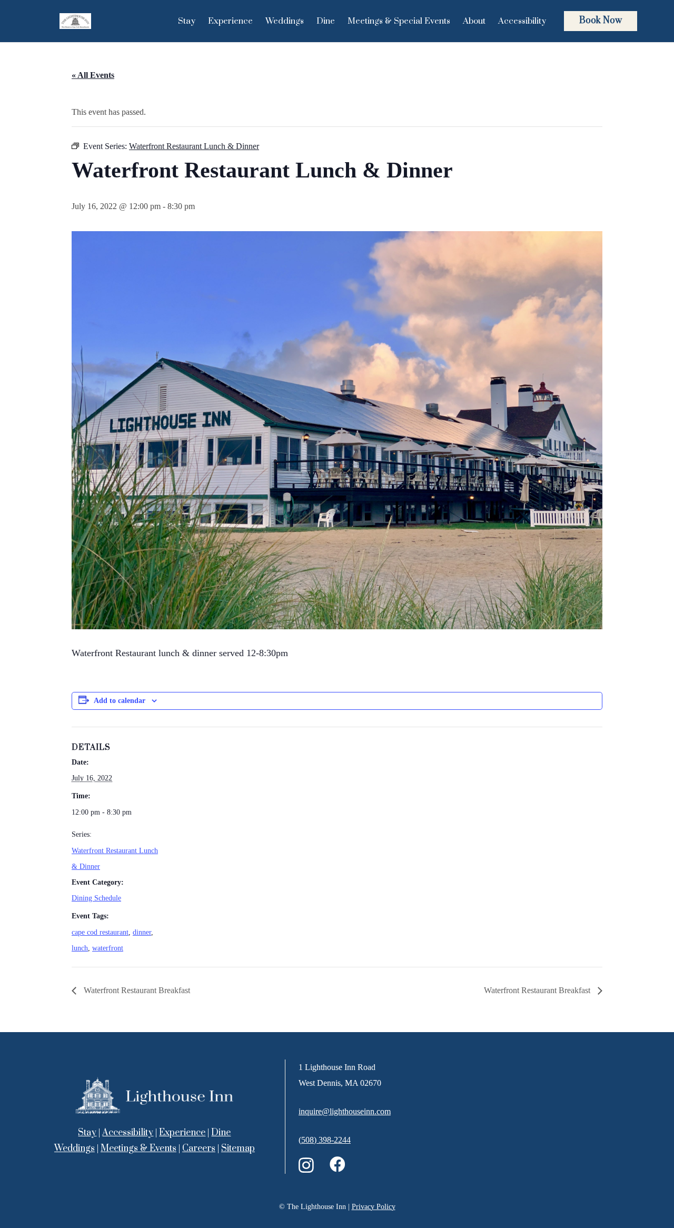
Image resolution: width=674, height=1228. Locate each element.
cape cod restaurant (100, 932)
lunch (80, 948)
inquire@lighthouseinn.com (345, 1111)
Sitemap (238, 1148)
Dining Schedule (96, 898)
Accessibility (127, 1132)
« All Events (93, 75)
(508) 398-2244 (325, 1139)
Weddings (74, 1148)
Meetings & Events (138, 1148)
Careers (198, 1148)
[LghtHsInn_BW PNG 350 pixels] (75, 21)
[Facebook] (337, 1164)
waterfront (107, 948)
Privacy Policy (373, 1207)
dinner (142, 932)
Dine (221, 1132)
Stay (87, 1132)
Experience (182, 1132)
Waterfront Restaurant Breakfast (136, 990)
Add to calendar (119, 701)
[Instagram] (306, 1165)
